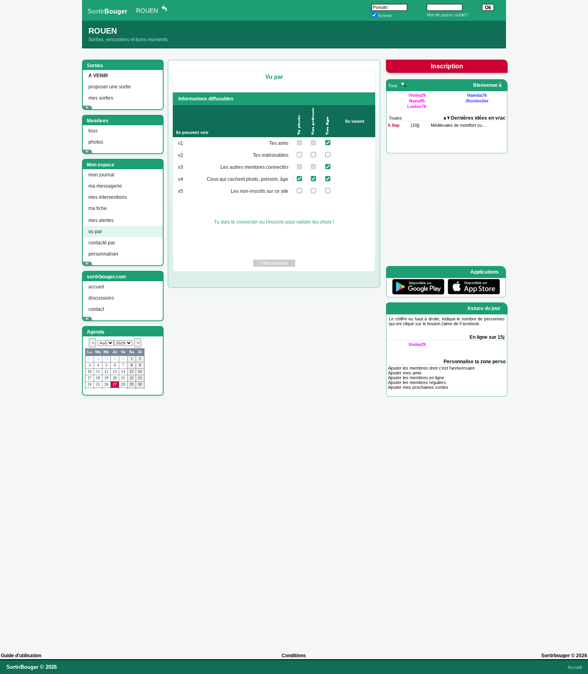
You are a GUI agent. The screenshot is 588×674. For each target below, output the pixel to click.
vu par (95, 231)
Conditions (294, 655)
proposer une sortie (109, 87)
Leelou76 (416, 106)
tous (93, 131)
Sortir (107, 11)
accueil (96, 287)
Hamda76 (477, 95)
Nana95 (417, 100)
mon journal (101, 175)
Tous (393, 85)
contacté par (101, 243)
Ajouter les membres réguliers (417, 382)
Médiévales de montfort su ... (459, 125)
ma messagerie (105, 186)
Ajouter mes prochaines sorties (418, 387)
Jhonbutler (476, 100)
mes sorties (100, 98)
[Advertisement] (122, 520)
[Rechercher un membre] (403, 85)
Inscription (447, 66)
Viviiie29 (417, 95)
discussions (101, 298)
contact (96, 309)
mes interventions (107, 197)
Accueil (575, 667)
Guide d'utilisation (21, 655)
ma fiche (97, 208)
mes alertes (101, 220)
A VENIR (98, 75)
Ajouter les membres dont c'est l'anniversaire (431, 368)
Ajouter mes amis (405, 372)
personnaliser (103, 254)
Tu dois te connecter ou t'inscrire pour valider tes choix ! (274, 222)
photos (95, 142)
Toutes (395, 118)
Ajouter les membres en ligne (416, 377)
